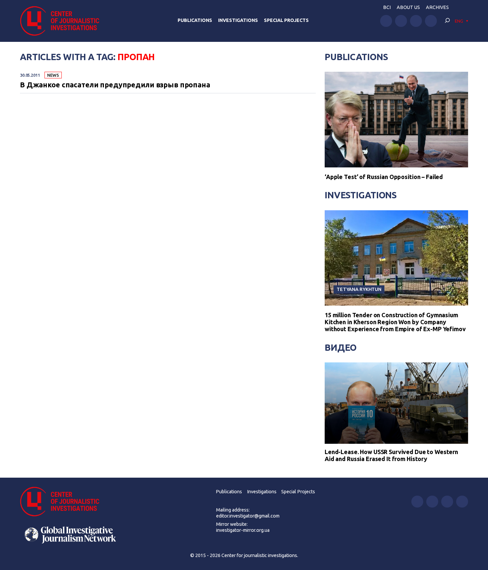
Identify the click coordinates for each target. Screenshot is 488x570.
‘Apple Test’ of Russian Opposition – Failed (384, 176)
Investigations (238, 20)
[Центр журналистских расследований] (63, 21)
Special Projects (286, 20)
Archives (437, 7)
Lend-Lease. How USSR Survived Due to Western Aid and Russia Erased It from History (391, 455)
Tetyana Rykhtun (359, 289)
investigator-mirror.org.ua (243, 530)
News (53, 75)
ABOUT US (408, 7)
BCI (387, 7)
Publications (195, 20)
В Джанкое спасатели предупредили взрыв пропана (115, 85)
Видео (341, 347)
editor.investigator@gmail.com (248, 516)
